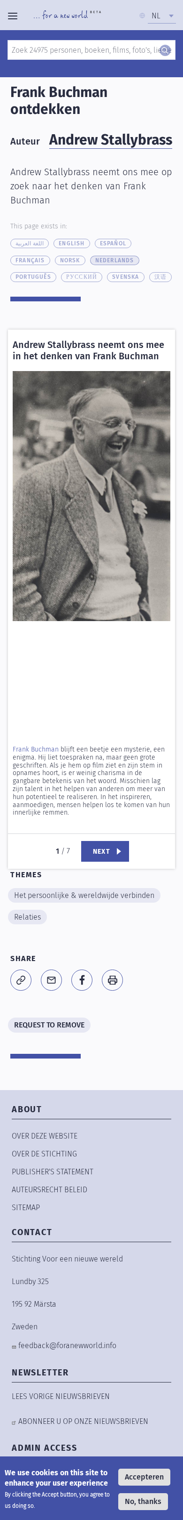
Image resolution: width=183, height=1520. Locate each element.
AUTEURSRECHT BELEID (49, 1189)
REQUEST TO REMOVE (49, 1024)
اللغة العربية (29, 243)
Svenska (125, 277)
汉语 (160, 277)
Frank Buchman (36, 749)
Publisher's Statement (52, 1171)
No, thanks (143, 1501)
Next (102, 852)
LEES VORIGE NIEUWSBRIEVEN (61, 1396)
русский (81, 277)
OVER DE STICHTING (44, 1153)
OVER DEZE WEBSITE (44, 1136)
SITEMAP (26, 1207)
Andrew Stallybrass (110, 139)
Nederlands (114, 260)
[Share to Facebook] (81, 980)
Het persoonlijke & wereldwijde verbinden (84, 895)
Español (113, 243)
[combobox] (162, 16)
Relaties (27, 917)
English (71, 243)
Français (30, 260)
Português (33, 277)
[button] (91, 499)
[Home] (67, 16)
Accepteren (144, 1476)
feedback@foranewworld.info (67, 1345)
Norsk (70, 260)
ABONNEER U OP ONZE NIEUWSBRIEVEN (83, 1421)
